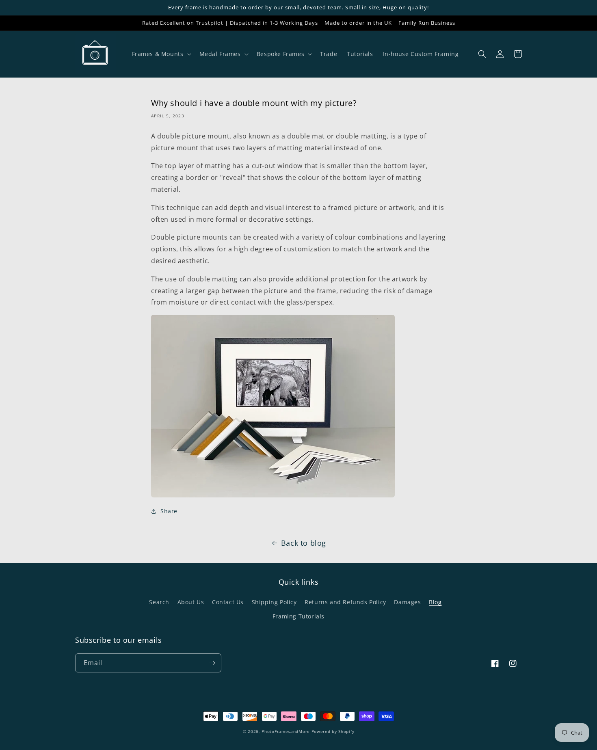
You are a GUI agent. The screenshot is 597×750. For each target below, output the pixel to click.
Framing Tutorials (298, 616)
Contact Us (228, 602)
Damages (407, 602)
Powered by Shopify (333, 731)
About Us (190, 602)
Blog (435, 602)
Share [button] (168, 511)
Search (159, 602)
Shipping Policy (274, 602)
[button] (161, 54)
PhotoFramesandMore (286, 731)
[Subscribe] (212, 662)
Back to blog (303, 543)
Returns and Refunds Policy (345, 602)
